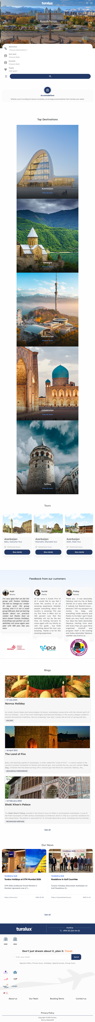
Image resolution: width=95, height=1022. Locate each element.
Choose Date (14, 57)
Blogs (47, 670)
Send (76, 957)
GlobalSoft (50, 1020)
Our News (47, 845)
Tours (47, 505)
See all (47, 830)
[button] (4, 22)
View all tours (47, 193)
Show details (16, 552)
